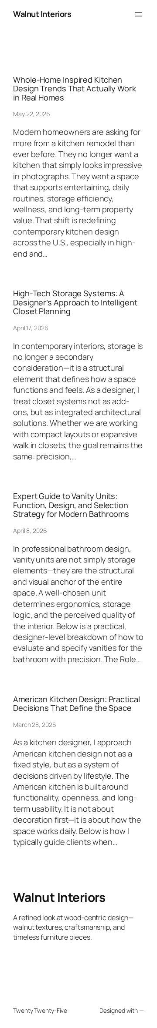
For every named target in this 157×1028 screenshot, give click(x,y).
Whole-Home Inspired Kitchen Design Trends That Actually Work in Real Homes (74, 88)
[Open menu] (138, 14)
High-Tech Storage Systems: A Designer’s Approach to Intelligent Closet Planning (75, 302)
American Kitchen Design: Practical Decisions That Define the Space (76, 704)
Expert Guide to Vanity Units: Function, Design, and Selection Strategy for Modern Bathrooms (71, 505)
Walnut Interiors (42, 14)
